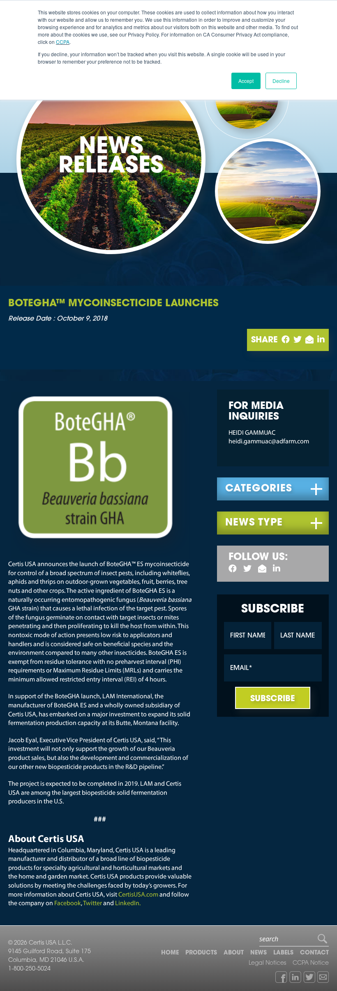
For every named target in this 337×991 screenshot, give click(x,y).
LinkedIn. (128, 903)
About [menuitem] (234, 953)
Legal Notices (267, 963)
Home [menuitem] (170, 953)
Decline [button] (281, 80)
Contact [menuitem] (314, 953)
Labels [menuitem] (283, 953)
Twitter (93, 903)
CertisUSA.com (138, 895)
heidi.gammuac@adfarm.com (269, 441)
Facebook (67, 903)
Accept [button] (246, 80)
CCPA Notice (311, 963)
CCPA (62, 41)
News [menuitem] (258, 953)
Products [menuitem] (201, 953)
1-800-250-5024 (29, 969)
